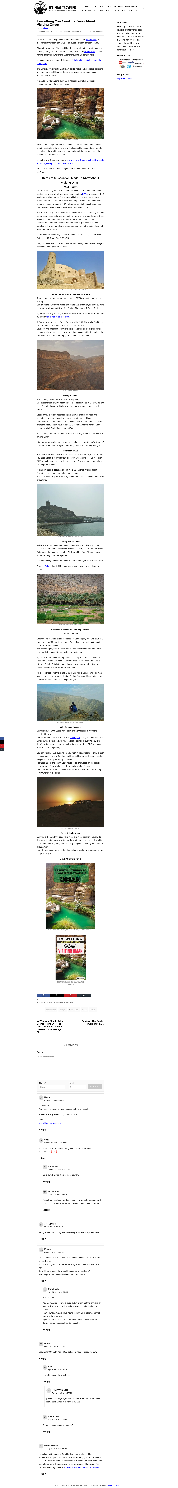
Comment (41, 1052)
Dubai (47, 566)
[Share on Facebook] (43, 995)
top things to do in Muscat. (58, 317)
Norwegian (75, 737)
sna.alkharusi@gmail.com (50, 1123)
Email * (72, 1083)
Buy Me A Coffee (124, 78)
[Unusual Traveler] (56, 8)
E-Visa (85, 194)
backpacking (51, 1010)
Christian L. (44, 28)
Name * (42, 1083)
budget (62, 1010)
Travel (92, 1010)
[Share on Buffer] (84, 995)
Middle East (91, 39)
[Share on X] (57, 995)
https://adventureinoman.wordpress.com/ (82, 1467)
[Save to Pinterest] (70, 995)
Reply (44, 1129)
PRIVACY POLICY (115, 1485)
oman (84, 1010)
